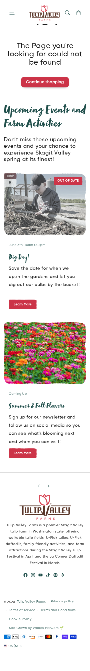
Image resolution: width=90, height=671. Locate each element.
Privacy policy (62, 601)
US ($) (13, 646)
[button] (12, 12)
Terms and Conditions (58, 610)
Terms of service (22, 610)
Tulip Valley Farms (31, 601)
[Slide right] (48, 486)
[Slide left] (38, 486)
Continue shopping (45, 82)
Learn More (23, 453)
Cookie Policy (20, 619)
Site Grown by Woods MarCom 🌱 (36, 628)
